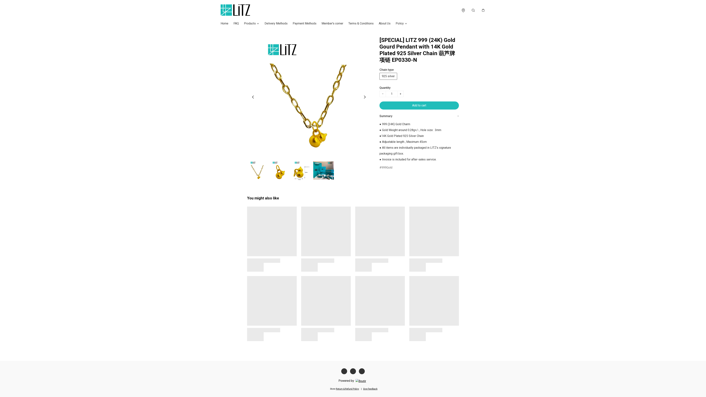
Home (224, 23)
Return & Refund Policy (347, 389)
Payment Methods (304, 23)
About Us (385, 23)
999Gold (386, 167)
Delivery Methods (276, 23)
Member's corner (332, 23)
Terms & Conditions (361, 23)
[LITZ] (235, 10)
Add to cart (419, 105)
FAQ (236, 23)
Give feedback (370, 389)
